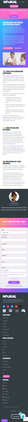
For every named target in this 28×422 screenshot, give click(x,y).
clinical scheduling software (13, 75)
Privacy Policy (10, 286)
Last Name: (4, 243)
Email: (3, 249)
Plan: (2, 229)
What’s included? (4, 235)
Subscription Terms (19, 274)
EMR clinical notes (15, 147)
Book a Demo (18, 48)
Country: (3, 267)
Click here (14, 16)
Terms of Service (17, 286)
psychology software (16, 182)
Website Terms (13, 274)
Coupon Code (15, 278)
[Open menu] (19, 2)
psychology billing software (9, 143)
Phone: (3, 261)
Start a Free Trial (8, 48)
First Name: (4, 237)
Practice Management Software (11, 299)
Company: (4, 255)
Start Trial (14, 282)
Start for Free (14, 6)
